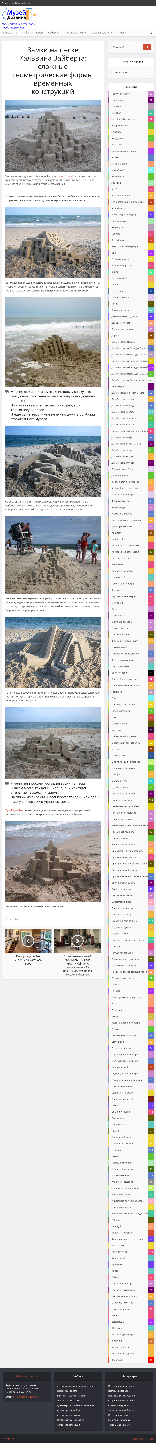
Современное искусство (120, 1400)
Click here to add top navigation (16, 3)
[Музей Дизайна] (19, 14)
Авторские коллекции (68, 1424)
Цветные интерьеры (119, 1390)
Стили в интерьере (118, 1405)
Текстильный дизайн (119, 1424)
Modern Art (54, 32)
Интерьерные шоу (76, 32)
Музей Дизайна (14, 810)
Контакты (122, 32)
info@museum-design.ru (25, 1396)
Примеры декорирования (121, 1395)
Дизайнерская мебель (68, 1410)
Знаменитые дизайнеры (121, 1410)
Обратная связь (26, 1376)
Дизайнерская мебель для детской (75, 1386)
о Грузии (9, 1438)
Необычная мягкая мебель (71, 1419)
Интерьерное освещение (121, 1386)
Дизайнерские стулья (68, 1415)
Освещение (10, 32)
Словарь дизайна (102, 32)
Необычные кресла (67, 1390)
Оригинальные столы (68, 1400)
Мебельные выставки (119, 1419)
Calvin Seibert (65, 176)
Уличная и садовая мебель (71, 1395)
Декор (39, 32)
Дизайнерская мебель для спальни (75, 1405)
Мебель (26, 32)
